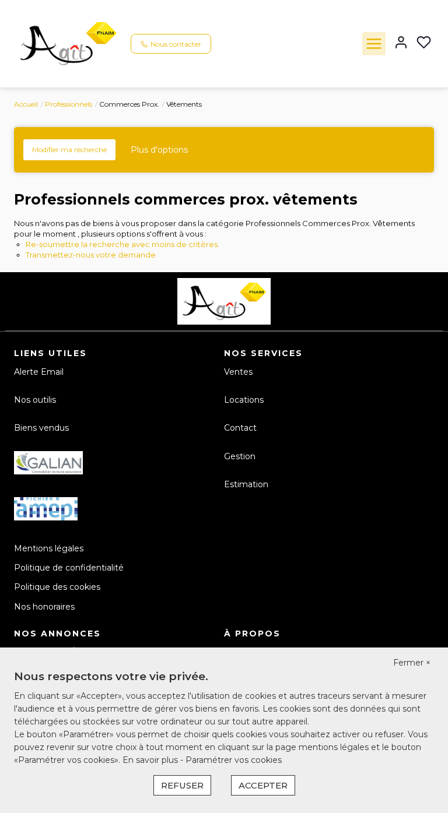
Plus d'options (159, 150)
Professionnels (68, 104)
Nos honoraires (44, 606)
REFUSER (182, 785)
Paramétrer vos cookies (234, 760)
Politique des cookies (57, 587)
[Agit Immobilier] (68, 43)
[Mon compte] (401, 43)
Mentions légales (48, 548)
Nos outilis (35, 400)
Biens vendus (41, 428)
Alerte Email (39, 372)
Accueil (26, 104)
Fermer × (411, 662)
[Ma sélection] (423, 43)
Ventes (238, 372)
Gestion (240, 456)
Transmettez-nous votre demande (91, 254)
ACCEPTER (263, 785)
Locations (244, 400)
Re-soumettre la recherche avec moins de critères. (122, 244)
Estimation (246, 484)
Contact (240, 428)
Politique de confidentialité (69, 567)
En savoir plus (151, 760)
